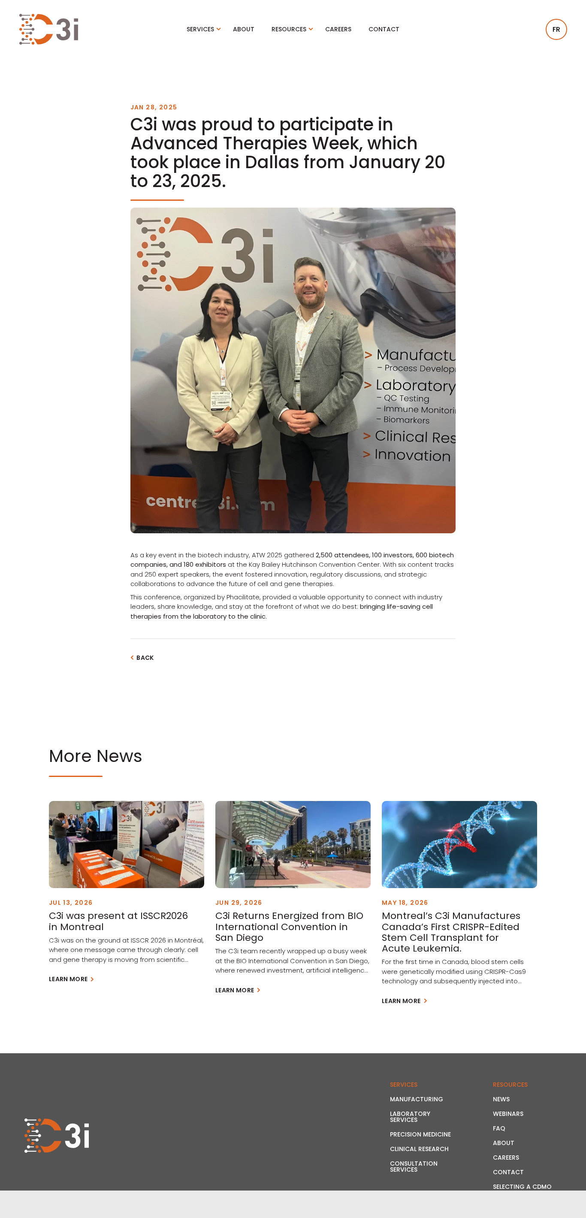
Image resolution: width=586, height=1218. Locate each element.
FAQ (499, 1128)
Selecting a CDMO (522, 1186)
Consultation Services (414, 1166)
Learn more (68, 979)
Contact (384, 29)
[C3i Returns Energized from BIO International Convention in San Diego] (293, 844)
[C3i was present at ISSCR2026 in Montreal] (126, 844)
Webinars (508, 1113)
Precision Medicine (420, 1134)
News (501, 1099)
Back (145, 657)
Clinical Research (419, 1149)
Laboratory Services (410, 1116)
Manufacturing (416, 1099)
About (243, 29)
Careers (338, 29)
